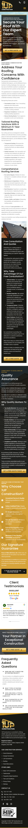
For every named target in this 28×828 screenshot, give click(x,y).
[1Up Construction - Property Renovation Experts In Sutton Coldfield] (7, 5)
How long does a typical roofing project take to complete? (12, 694)
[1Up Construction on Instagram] (11, 804)
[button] (25, 8)
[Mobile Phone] (24, 2)
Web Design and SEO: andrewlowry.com (11, 823)
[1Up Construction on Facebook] (3, 804)
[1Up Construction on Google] (7, 804)
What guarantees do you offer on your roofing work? (12, 701)
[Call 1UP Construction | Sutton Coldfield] (20, 2)
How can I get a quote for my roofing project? (14, 672)
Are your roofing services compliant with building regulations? (13, 707)
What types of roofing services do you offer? (13, 689)
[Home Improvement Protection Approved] (8, 812)
